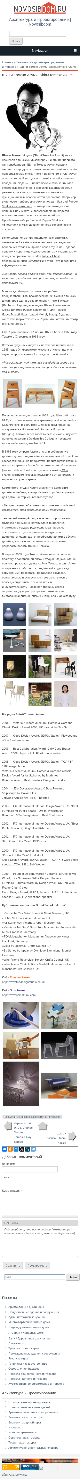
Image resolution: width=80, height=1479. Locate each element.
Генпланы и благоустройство (27, 1363)
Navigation (40, 50)
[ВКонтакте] (4, 1149)
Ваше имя (9, 1163)
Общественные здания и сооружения (33, 1312)
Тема (5, 1177)
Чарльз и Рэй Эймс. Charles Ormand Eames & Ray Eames (23, 1132)
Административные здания (26, 1317)
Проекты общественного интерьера (32, 1373)
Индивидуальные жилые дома (28, 1327)
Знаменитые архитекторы (25, 1417)
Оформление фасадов (23, 1368)
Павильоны (16, 1343)
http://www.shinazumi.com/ (19, 995)
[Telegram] (33, 1149)
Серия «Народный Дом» (28, 1332)
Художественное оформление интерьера (36, 1383)
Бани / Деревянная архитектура (29, 1338)
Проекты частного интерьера (27, 1378)
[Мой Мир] (16, 1149)
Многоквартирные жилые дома (29, 1322)
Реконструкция (18, 1358)
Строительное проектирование (29, 1402)
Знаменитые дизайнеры (24, 1422)
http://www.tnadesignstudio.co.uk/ (23, 982)
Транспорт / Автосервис (24, 1348)
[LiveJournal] (27, 1149)
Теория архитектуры (22, 1442)
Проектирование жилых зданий (29, 1407)
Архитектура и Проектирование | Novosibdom (40, 21)
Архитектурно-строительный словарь (33, 1447)
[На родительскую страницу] (42, 1126)
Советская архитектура (24, 1437)
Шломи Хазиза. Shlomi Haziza (56, 1138)
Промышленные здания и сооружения (34, 1353)
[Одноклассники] (10, 1149)
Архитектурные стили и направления (33, 1412)
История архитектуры (22, 1432)
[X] (21, 1149)
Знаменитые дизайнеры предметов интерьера (32, 1116)
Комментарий (12, 1190)
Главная (7, 62)
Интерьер (14, 1427)
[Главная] (40, 12)
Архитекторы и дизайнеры (26, 1306)
